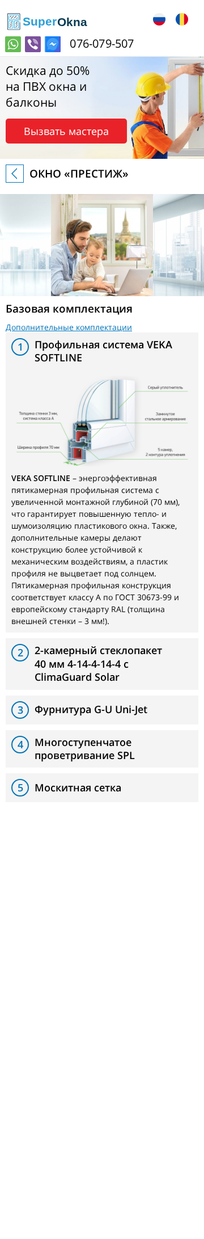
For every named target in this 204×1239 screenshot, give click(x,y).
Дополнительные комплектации (69, 327)
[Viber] (33, 44)
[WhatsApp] (13, 44)
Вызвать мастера (66, 131)
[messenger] (53, 44)
